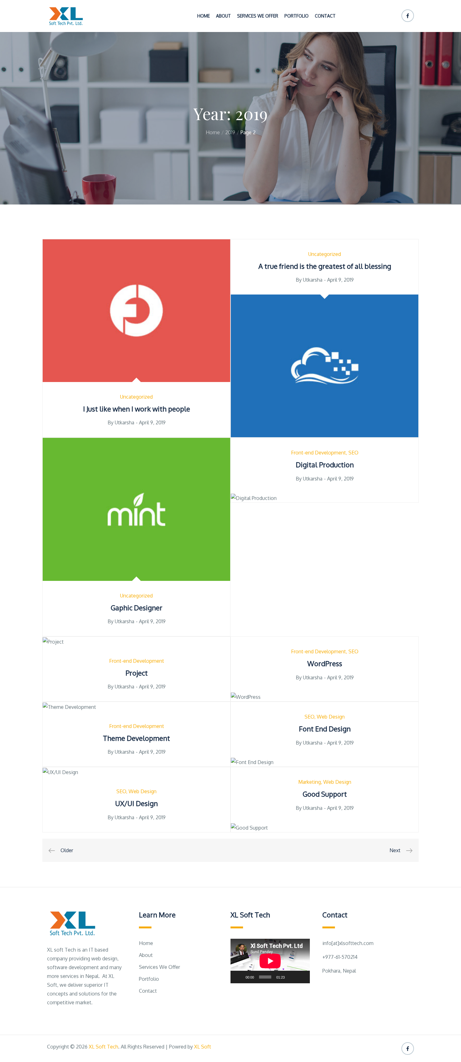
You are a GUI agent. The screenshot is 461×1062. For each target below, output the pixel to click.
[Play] (239, 977)
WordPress (324, 663)
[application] (270, 961)
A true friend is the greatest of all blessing (324, 266)
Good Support (325, 793)
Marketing (309, 782)
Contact (325, 16)
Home (203, 16)
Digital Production (325, 464)
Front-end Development (318, 452)
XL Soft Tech (103, 1046)
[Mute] (292, 977)
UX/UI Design (136, 803)
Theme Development (136, 738)
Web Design (331, 717)
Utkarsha (124, 422)
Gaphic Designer (136, 607)
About (223, 16)
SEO (353, 452)
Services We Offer (257, 16)
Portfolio (296, 16)
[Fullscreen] (302, 977)
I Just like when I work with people (136, 408)
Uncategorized (136, 397)
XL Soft (202, 1046)
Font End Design (325, 728)
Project (136, 672)
